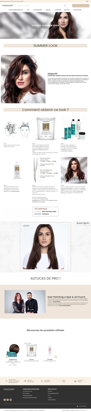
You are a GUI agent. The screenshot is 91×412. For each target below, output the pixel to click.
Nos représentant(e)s (53, 393)
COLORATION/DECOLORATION (16, 10)
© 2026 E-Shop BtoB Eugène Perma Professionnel (15, 410)
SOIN (28, 10)
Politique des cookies (75, 410)
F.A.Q (49, 395)
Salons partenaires (27, 395)
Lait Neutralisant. (15, 191)
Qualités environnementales (30, 397)
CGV (81, 410)
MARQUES (48, 10)
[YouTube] (11, 400)
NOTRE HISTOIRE (77, 10)
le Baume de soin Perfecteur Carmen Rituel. (44, 201)
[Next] (55, 356)
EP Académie (26, 393)
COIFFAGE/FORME (37, 10)
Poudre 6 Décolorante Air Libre (31, 361)
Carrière (50, 397)
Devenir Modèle (51, 399)
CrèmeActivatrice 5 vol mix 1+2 (69, 148)
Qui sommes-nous (27, 391)
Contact (50, 391)
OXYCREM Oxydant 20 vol (50, 361)
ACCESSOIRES (58, 10)
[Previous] (6, 356)
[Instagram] (5, 400)
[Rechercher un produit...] (41, 5)
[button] (87, 1)
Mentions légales (65, 410)
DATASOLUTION (41, 410)
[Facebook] (8, 400)
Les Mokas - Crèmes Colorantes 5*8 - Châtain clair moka (12, 362)
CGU (85, 410)
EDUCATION (66, 10)
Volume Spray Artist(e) (66, 188)
